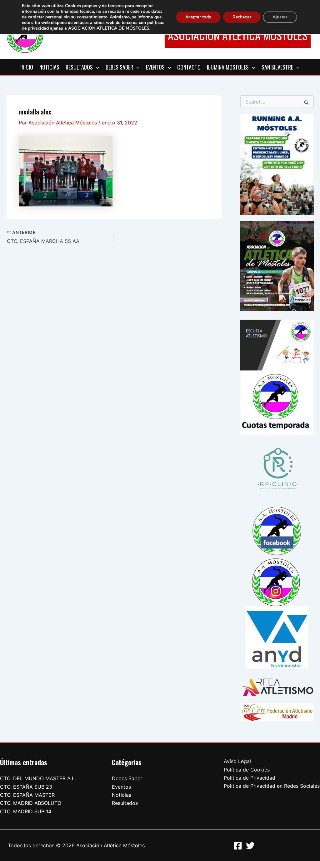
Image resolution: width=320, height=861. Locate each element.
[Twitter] (250, 845)
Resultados (125, 803)
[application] (96, 67)
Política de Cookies (247, 770)
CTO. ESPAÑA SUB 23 (26, 787)
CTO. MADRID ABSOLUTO (30, 803)
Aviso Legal (237, 761)
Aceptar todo (198, 17)
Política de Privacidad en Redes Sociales (272, 786)
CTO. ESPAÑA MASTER (27, 795)
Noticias (121, 795)
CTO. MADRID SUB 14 (25, 811)
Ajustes (280, 17)
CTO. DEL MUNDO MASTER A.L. (38, 778)
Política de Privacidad (249, 778)
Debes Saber (127, 778)
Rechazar (241, 17)
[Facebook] (237, 845)
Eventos (121, 787)
